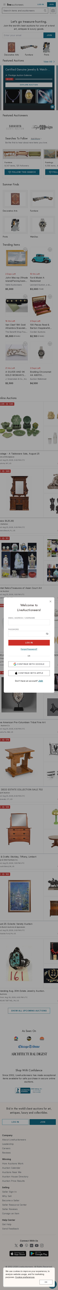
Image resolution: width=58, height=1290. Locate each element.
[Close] (50, 601)
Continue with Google (30, 664)
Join (40, 680)
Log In (29, 642)
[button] (47, 633)
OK (46, 1282)
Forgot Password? (29, 649)
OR (29, 656)
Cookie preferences (25, 1277)
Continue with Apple (30, 673)
